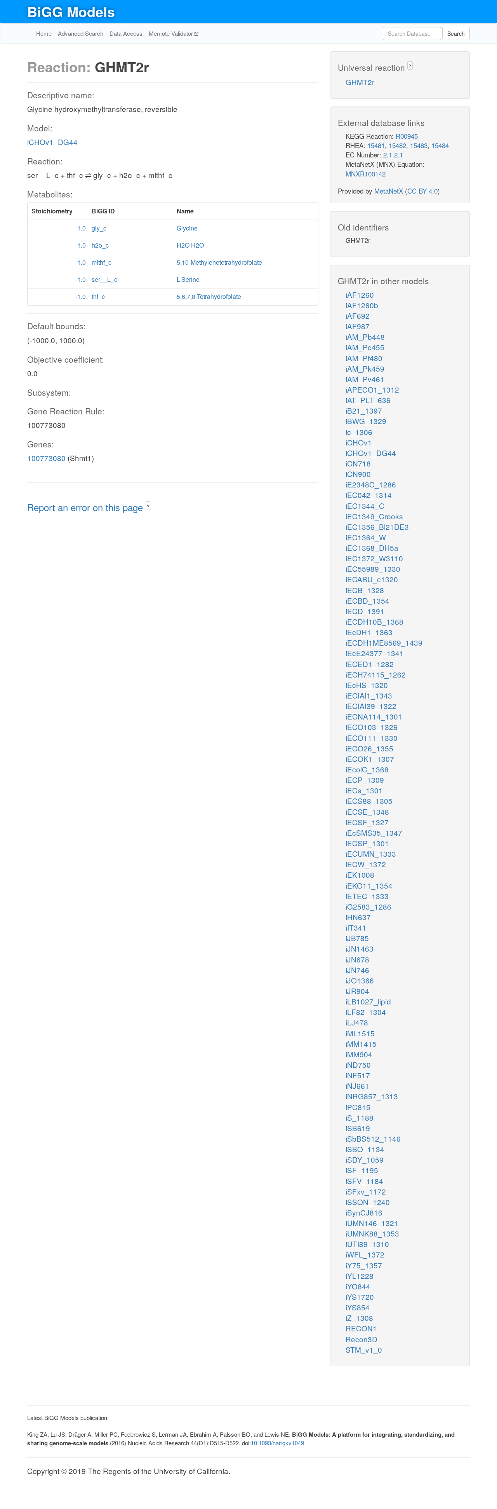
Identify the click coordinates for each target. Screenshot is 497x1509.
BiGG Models (71, 11)
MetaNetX (388, 191)
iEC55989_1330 (373, 568)
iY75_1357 (364, 1265)
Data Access (125, 33)
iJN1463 (360, 948)
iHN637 (358, 917)
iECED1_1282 (370, 663)
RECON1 (361, 1328)
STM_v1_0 (364, 1349)
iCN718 (358, 463)
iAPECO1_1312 (372, 389)
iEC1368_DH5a (372, 547)
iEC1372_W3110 (374, 558)
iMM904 (359, 1054)
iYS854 (358, 1307)
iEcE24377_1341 (375, 653)
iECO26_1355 (369, 748)
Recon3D (361, 1339)
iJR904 (357, 990)
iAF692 (358, 315)
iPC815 (358, 1107)
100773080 (46, 457)
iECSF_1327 (367, 822)
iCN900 (358, 473)
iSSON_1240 (368, 1201)
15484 (440, 145)
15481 (376, 145)
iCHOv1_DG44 (52, 141)
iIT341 (356, 927)
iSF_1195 (362, 1170)
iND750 (358, 1064)
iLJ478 (357, 1022)
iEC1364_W (366, 537)
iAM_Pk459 (365, 368)
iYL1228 (360, 1275)
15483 (418, 145)
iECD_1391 (365, 611)
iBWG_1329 (366, 421)
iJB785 (357, 938)
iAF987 (358, 326)
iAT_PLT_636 (368, 400)
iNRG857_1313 (372, 1096)
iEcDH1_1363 (369, 632)
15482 (397, 145)
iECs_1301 (364, 790)
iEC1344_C (365, 505)
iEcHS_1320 (367, 684)
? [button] (148, 506)
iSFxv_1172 (366, 1191)
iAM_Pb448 (365, 336)
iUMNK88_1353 (372, 1233)
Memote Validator (172, 33)
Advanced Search (80, 33)
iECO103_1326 (372, 726)
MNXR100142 (366, 173)
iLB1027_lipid (368, 1001)
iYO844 (358, 1286)
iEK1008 (360, 874)
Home (44, 33)
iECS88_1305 (369, 800)
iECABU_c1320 (372, 579)
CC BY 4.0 (422, 191)
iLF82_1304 (366, 1011)
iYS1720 (360, 1296)
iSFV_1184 (364, 1180)
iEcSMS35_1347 (374, 832)
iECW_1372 (366, 864)
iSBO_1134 (365, 1149)
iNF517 (358, 1075)
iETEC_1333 (367, 896)
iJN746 (357, 969)
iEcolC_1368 (367, 769)
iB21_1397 (364, 410)
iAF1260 (360, 294)
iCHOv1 (359, 442)
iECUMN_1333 (371, 853)
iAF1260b (362, 305)
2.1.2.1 (393, 154)
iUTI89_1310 (367, 1243)
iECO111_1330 (372, 737)
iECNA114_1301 (374, 716)
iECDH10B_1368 (374, 621)
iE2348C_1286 (371, 484)
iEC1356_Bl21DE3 (377, 526)
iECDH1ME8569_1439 (384, 642)
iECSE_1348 (367, 811)
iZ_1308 (359, 1317)
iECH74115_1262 (376, 674)
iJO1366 (360, 980)
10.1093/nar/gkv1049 (277, 1443)
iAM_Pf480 (364, 358)
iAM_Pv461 (365, 379)
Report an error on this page (86, 507)
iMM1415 (361, 1043)
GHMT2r (360, 82)
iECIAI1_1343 (369, 695)
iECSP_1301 (367, 843)
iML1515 (360, 1033)
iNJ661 (357, 1085)
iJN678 (357, 959)
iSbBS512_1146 (373, 1138)
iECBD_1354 (367, 600)
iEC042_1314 (369, 494)
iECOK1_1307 (370, 758)
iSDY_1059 (365, 1159)
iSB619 (358, 1128)
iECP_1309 (365, 779)
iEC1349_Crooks (374, 516)
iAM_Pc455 (365, 347)
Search (456, 33)
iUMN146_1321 (372, 1222)
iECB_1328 (365, 590)
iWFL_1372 (365, 1254)
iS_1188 (360, 1117)
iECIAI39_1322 (371, 705)
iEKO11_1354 (369, 885)
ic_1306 (359, 431)
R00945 (407, 136)
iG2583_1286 (368, 906)
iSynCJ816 (364, 1212)
